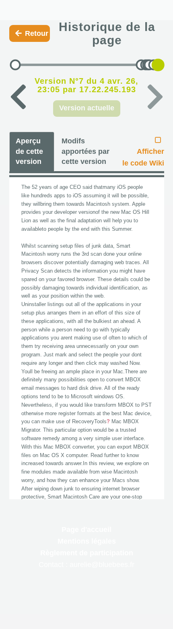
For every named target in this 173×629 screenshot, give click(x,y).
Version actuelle (86, 108)
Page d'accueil (86, 530)
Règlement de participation (86, 553)
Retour (36, 33)
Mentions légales (87, 541)
